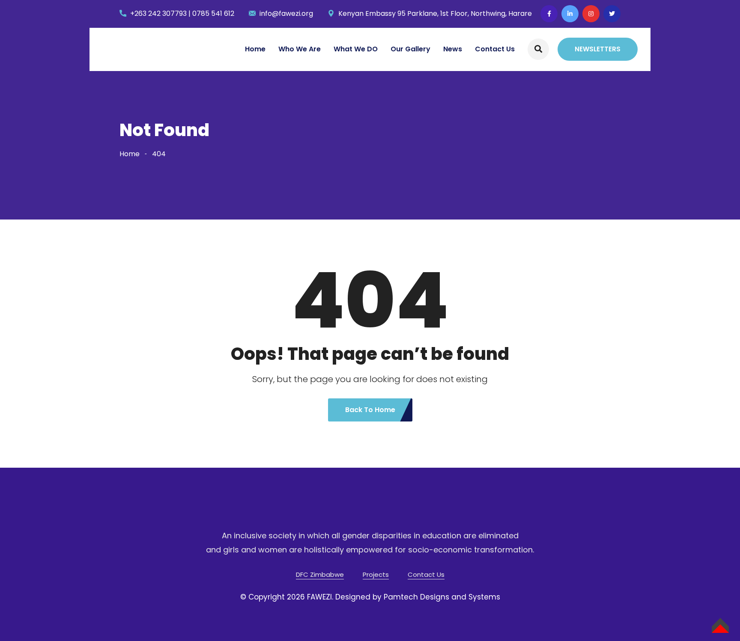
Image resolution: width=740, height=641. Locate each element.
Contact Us (495, 49)
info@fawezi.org (286, 13)
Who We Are (299, 49)
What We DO (356, 49)
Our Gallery (410, 49)
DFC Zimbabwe (320, 574)
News (452, 49)
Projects (376, 574)
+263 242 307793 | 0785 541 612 (182, 13)
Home (255, 49)
